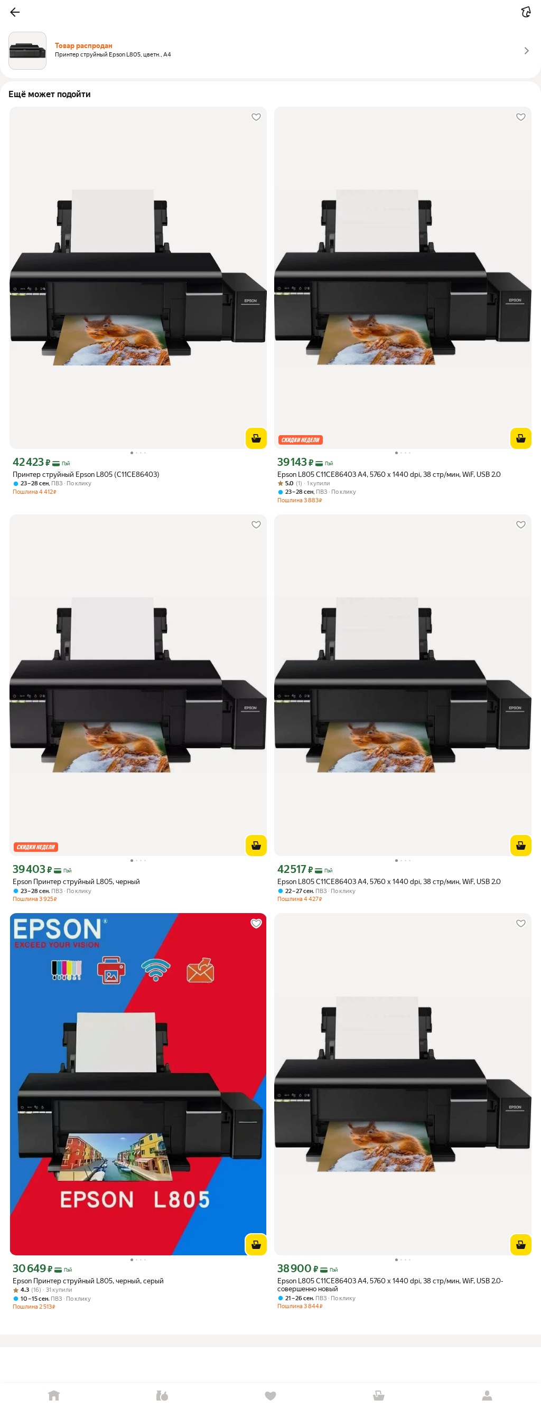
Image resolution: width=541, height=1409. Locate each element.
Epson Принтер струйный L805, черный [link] (76, 882)
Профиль (487, 1396)
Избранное (271, 1396)
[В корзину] (256, 438)
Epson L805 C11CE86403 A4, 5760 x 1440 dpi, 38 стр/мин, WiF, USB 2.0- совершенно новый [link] (390, 1285)
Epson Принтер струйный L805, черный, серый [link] (88, 1281)
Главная (54, 1396)
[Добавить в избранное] (256, 117)
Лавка (162, 1396)
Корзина (378, 1396)
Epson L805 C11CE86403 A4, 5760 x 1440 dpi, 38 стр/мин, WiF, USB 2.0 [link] (389, 474)
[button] (14, 12)
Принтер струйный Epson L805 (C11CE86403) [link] (86, 474)
